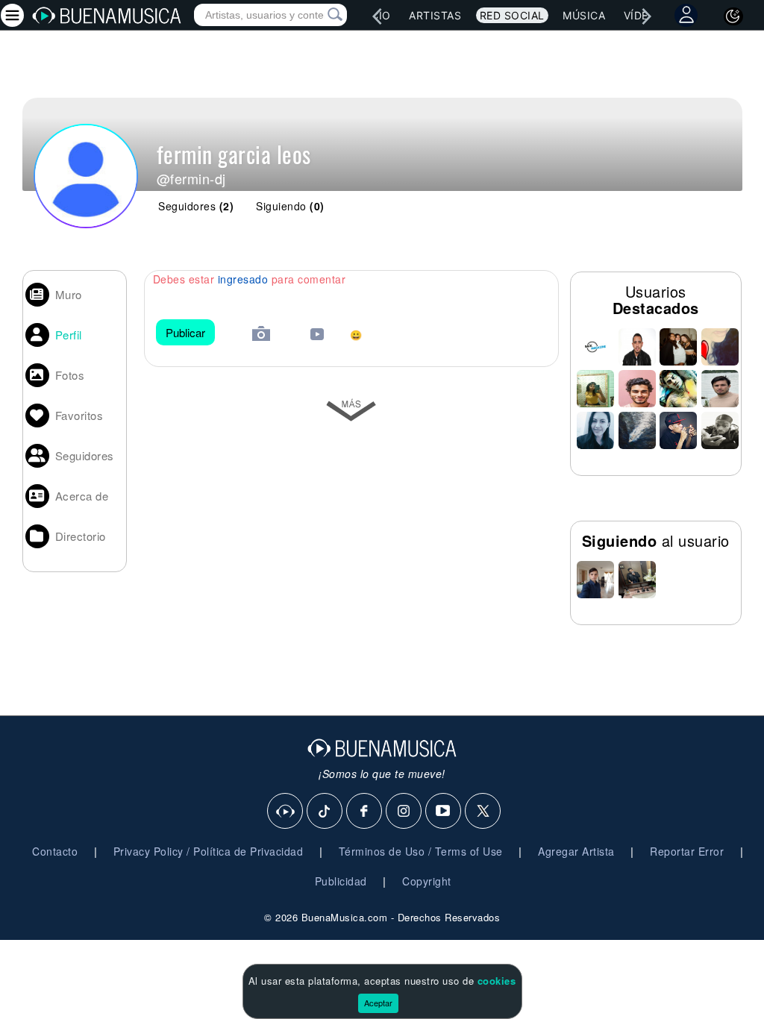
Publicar (185, 332)
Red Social (512, 15)
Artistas (435, 15)
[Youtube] (444, 812)
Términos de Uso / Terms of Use (421, 851)
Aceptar (378, 1003)
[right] (647, 16)
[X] (483, 812)
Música (584, 15)
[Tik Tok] (325, 812)
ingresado (243, 279)
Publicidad (341, 881)
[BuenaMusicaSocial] (286, 812)
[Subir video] (317, 336)
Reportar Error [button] (687, 851)
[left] (377, 16)
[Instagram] (404, 812)
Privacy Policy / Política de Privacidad (208, 851)
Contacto (55, 851)
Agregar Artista (576, 851)
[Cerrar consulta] (318, 15)
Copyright (426, 881)
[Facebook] (365, 812)
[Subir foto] (261, 335)
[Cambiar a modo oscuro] (733, 16)
